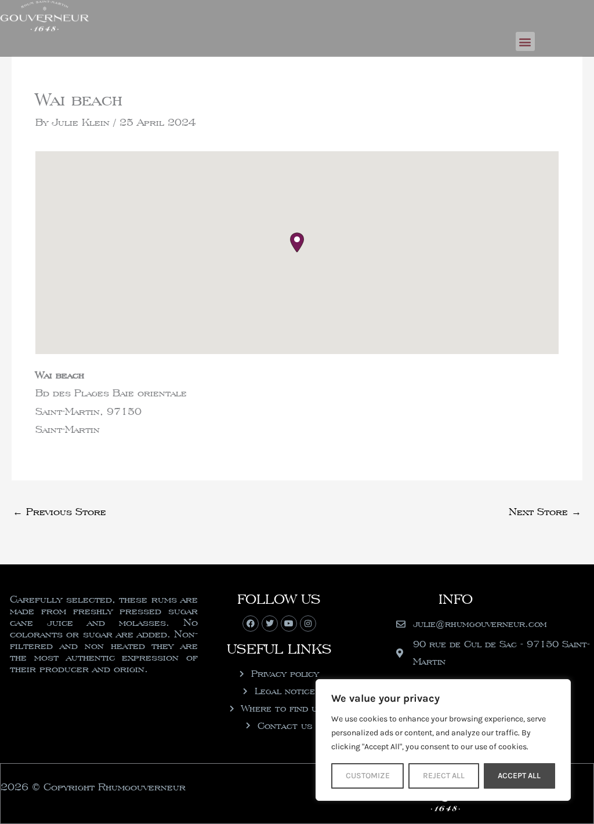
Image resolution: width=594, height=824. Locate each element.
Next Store (545, 511)
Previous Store (59, 511)
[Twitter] (270, 623)
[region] (443, 740)
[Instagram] (308, 623)
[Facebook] (250, 623)
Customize (368, 776)
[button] (525, 41)
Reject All (444, 776)
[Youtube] (289, 623)
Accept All (519, 776)
